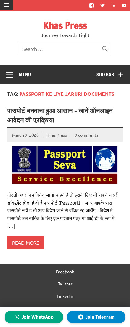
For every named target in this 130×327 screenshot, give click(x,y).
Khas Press (65, 25)
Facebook (65, 271)
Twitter (65, 284)
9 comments (86, 135)
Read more (25, 242)
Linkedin (65, 296)
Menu (25, 74)
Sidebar (105, 74)
